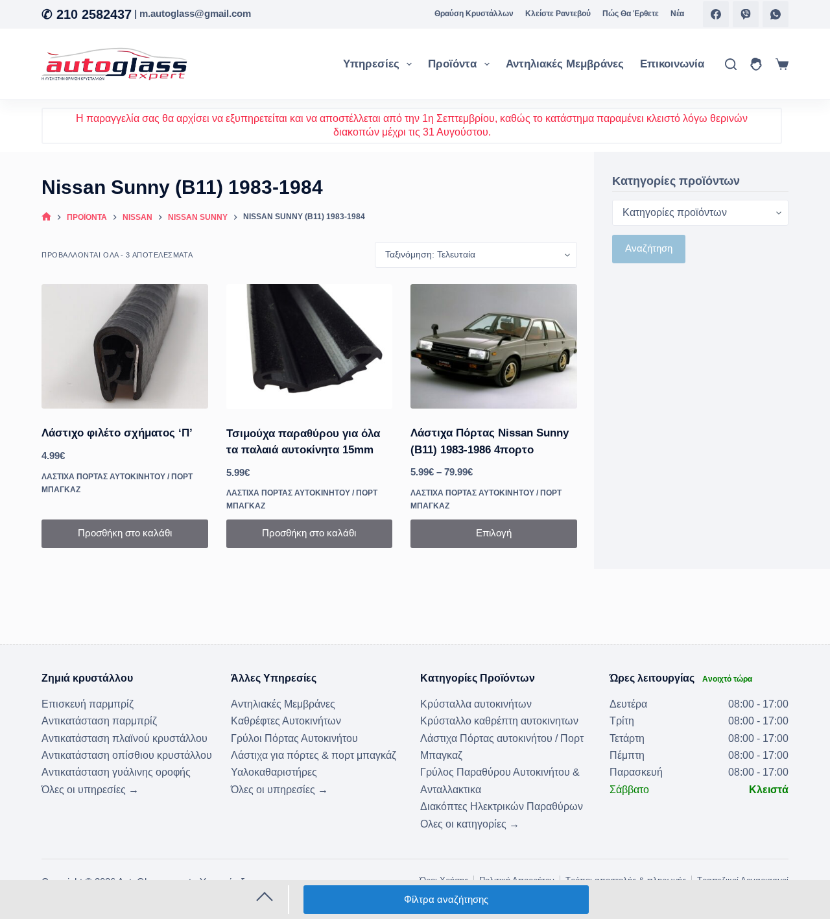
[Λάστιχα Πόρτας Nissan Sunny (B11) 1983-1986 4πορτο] (493, 346)
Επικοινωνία (672, 64)
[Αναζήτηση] (731, 64)
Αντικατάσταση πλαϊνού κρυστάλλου (125, 738)
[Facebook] (716, 14)
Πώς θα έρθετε (630, 13)
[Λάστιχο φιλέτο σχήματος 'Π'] (125, 346)
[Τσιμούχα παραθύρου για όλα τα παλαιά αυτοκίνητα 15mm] (309, 346)
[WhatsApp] (775, 14)
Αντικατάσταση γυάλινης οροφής (116, 772)
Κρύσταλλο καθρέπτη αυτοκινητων (499, 720)
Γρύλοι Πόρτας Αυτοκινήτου (294, 738)
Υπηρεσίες (371, 64)
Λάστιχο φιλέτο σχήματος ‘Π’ (117, 433)
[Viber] (746, 14)
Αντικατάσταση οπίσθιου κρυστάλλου (127, 755)
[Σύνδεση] (756, 64)
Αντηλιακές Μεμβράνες (565, 64)
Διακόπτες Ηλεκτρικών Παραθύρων (501, 806)
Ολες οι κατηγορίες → (469, 823)
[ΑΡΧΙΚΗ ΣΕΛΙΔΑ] (46, 217)
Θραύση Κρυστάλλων (474, 13)
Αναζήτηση (648, 248)
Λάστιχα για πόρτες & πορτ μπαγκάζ (313, 755)
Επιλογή (494, 532)
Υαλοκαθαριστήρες (274, 772)
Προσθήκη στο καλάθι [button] (125, 532)
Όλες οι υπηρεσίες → (90, 789)
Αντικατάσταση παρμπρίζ (99, 720)
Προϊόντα (452, 64)
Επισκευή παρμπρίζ (88, 704)
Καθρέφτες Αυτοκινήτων (286, 720)
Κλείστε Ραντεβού (558, 13)
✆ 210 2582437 (87, 14)
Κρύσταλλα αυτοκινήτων (476, 704)
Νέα (677, 13)
